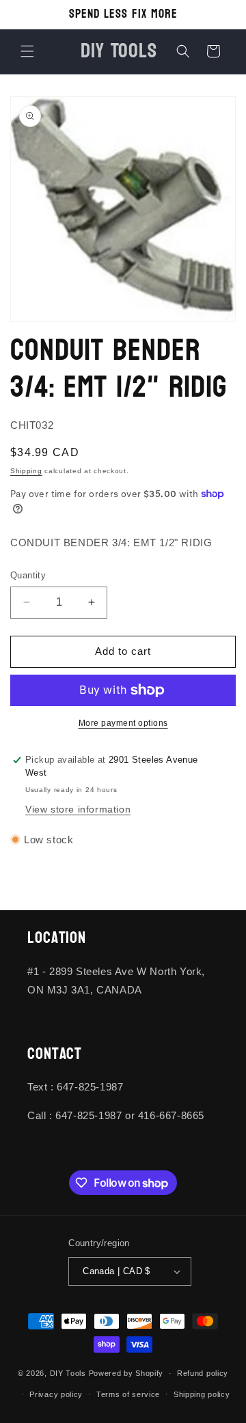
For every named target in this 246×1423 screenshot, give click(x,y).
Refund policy (202, 1373)
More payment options (123, 723)
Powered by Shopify (126, 1373)
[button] (27, 51)
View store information (78, 809)
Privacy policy (56, 1394)
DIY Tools (68, 1373)
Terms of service (128, 1394)
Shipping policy (202, 1394)
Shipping (26, 471)
